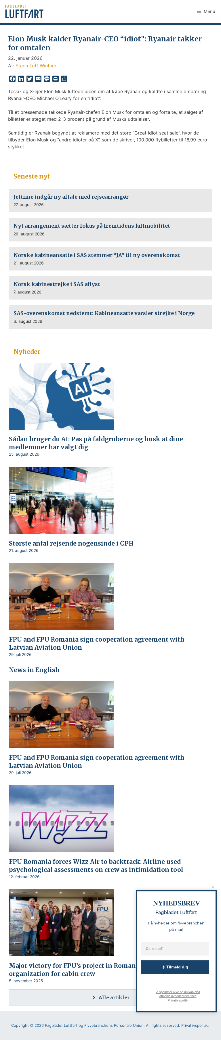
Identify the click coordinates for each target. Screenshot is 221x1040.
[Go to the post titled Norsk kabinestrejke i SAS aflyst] (110, 288)
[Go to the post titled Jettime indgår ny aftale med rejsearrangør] (110, 200)
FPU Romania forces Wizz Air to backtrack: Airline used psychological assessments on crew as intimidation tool (96, 866)
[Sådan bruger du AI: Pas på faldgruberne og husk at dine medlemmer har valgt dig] (61, 426)
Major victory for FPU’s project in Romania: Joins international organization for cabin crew (106, 970)
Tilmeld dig (177, 967)
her (193, 996)
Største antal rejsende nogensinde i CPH (72, 543)
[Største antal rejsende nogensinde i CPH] (61, 530)
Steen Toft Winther (36, 65)
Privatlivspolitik (177, 1000)
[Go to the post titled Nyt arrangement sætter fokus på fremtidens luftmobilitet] (110, 229)
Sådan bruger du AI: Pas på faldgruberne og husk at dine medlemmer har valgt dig (96, 443)
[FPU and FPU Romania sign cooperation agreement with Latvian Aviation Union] (61, 626)
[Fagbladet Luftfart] (25, 11)
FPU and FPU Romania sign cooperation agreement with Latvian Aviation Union (96, 643)
